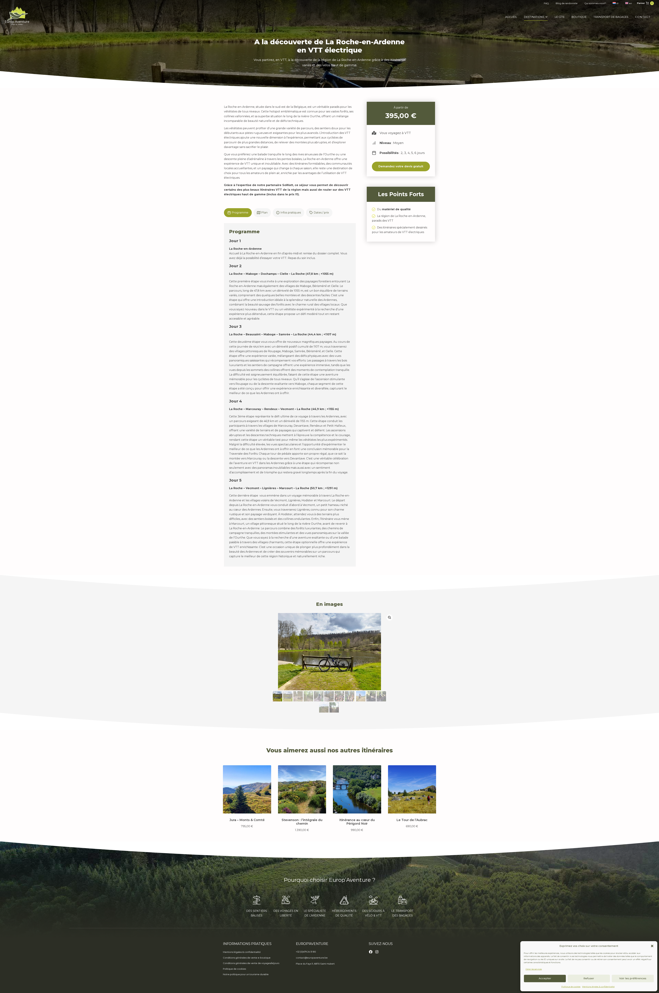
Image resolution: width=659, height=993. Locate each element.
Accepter (545, 978)
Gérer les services (533, 969)
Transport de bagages (610, 17)
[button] (652, 946)
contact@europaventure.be (312, 957)
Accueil (511, 17)
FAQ (546, 3)
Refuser (588, 978)
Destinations (534, 17)
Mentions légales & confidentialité (598, 986)
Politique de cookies (570, 986)
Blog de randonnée (566, 3)
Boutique (579, 17)
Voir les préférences (632, 978)
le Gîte (560, 17)
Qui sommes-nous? (595, 3)
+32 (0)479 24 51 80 (306, 951)
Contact (642, 17)
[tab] (238, 212)
